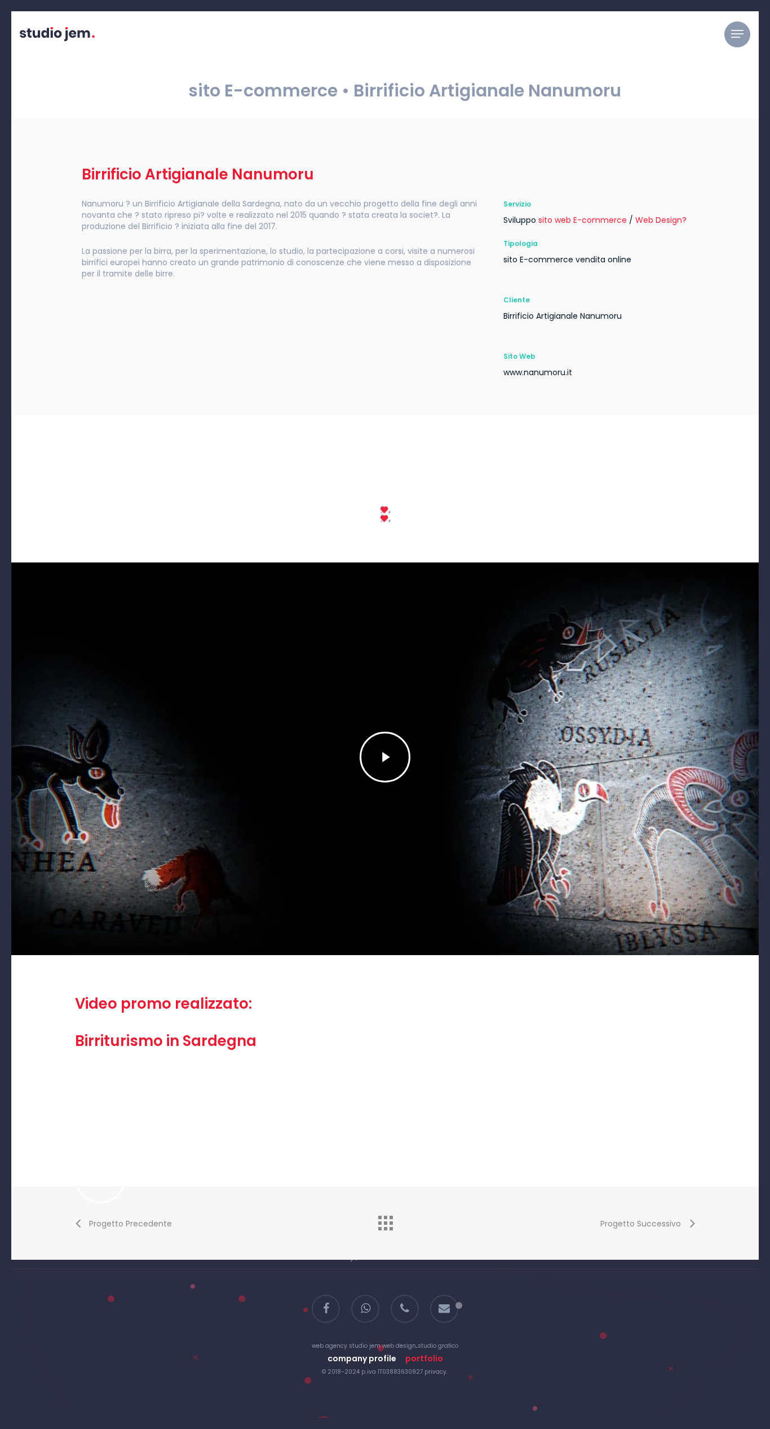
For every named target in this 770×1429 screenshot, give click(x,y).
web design (399, 1346)
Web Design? (661, 220)
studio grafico (438, 1346)
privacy (435, 1372)
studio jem (364, 1346)
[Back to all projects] (385, 1220)
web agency (329, 1346)
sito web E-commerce (582, 220)
